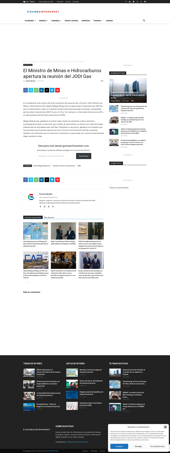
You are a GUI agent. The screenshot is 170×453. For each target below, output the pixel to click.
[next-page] (28, 282)
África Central (71, 21)
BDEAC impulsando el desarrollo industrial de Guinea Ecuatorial (48, 372)
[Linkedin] (129, 1)
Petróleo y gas (33, 62)
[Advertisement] (85, 43)
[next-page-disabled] (114, 172)
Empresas (86, 21)
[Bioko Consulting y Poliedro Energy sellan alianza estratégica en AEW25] (63, 231)
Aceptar (119, 446)
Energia (42, 21)
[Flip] (57, 90)
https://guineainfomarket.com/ (48, 197)
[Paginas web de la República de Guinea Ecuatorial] (72, 395)
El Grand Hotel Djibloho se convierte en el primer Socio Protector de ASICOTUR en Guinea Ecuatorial (133, 142)
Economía (29, 21)
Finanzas (55, 21)
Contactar (85, 451)
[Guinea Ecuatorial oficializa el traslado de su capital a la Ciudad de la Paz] (128, 90)
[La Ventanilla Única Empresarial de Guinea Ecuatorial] (29, 396)
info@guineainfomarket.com (77, 442)
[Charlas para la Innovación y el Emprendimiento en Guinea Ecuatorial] (29, 384)
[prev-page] (24, 282)
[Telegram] (133, 1)
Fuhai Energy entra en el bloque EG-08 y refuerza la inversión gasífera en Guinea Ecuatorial (35, 244)
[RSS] (49, 206)
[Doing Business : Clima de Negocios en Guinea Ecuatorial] (29, 407)
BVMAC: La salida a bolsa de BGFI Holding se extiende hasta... (133, 395)
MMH (79, 166)
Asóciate (102, 451)
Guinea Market (31, 81)
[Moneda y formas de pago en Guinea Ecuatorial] (72, 373)
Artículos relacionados (33, 217)
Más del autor (49, 217)
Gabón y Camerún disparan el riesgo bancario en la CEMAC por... (134, 406)
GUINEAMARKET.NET (51, 451)
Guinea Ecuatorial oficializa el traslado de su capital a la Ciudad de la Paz (128, 95)
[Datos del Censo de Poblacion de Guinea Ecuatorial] (72, 384)
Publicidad (60, 1)
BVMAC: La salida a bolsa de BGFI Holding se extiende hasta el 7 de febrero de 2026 (132, 120)
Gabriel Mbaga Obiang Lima (41, 166)
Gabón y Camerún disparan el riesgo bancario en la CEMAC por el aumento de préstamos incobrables (134, 131)
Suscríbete (76, 1)
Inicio (25, 62)
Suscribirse (83, 156)
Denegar (138, 446)
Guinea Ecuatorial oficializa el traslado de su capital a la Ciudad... (134, 372)
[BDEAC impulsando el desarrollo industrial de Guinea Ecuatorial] (29, 373)
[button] (165, 427)
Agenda (109, 21)
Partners (67, 1)
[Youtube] (145, 1)
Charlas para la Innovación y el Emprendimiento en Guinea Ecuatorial (48, 384)
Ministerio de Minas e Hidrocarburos (64, 166)
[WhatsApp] (141, 1)
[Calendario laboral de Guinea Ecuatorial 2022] (72, 406)
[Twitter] (137, 1)
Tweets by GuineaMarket (118, 188)
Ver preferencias (157, 446)
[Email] (47, 90)
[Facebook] (126, 1)
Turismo (97, 21)
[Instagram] (45, 206)
